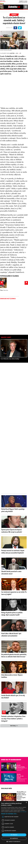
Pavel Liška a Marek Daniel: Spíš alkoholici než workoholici (11, 635)
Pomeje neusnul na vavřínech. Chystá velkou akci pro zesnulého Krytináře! (12, 552)
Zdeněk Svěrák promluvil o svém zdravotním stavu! (11, 573)
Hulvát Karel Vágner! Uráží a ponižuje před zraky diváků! (12, 510)
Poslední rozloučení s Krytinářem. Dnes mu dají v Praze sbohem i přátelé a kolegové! (13, 719)
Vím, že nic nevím (20, 776)
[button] (14, 814)
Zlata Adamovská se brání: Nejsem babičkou (12, 676)
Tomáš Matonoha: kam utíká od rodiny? (10, 359)
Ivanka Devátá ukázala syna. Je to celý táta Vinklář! (13, 697)
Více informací (23, 811)
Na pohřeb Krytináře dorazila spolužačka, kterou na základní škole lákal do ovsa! (14, 656)
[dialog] (14, 822)
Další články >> (14, 725)
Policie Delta (21, 766)
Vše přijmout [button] (14, 834)
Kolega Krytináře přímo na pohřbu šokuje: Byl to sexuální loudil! (12, 614)
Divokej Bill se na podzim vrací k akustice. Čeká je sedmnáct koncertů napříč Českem (21, 795)
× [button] (26, 802)
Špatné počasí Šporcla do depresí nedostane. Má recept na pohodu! (11, 531)
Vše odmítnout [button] (14, 838)
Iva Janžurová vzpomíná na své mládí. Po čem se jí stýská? (14, 593)
